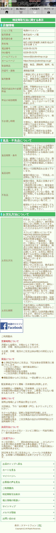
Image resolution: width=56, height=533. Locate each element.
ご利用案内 (8, 488)
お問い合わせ (9, 518)
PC (40, 525)
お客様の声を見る (11, 482)
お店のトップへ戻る (12, 464)
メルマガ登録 (9, 512)
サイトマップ (9, 506)
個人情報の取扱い (11, 500)
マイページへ (9, 476)
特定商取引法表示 (11, 494)
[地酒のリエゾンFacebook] (11, 325)
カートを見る (9, 470)
